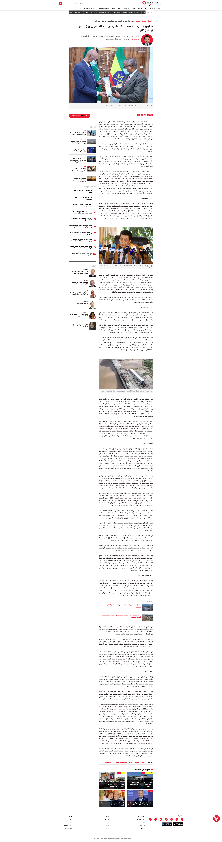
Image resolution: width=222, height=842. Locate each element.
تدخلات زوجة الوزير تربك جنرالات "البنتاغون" (82, 205)
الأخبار (159, 8)
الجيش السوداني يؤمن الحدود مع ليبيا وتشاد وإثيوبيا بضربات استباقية (80, 226)
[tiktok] (155, 819)
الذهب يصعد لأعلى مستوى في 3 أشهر (82, 191)
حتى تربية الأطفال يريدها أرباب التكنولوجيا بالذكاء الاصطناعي (78, 294)
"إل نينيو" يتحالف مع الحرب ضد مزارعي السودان (80, 233)
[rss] (150, 819)
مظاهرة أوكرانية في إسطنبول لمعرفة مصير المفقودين (79, 180)
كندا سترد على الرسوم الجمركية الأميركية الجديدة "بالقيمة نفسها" (140, 804)
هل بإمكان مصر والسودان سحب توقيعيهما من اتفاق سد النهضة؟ (123, 606)
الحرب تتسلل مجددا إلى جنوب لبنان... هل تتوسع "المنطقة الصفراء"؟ (81, 247)
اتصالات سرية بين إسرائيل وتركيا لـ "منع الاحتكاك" (78, 142)
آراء (146, 8)
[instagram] (171, 819)
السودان (137, 762)
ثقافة (133, 8)
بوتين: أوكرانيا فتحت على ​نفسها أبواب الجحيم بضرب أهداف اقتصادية (81, 240)
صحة (113, 8)
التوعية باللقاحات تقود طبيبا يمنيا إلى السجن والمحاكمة (112, 804)
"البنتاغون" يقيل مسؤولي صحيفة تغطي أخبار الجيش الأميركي (82, 212)
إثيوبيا (130, 762)
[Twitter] (177, 819)
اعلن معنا (143, 828)
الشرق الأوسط (82, 139)
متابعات (138, 21)
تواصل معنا (142, 825)
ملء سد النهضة (109, 762)
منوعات (126, 8)
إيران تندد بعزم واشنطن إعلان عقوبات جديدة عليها (118, 12)
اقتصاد (140, 8)
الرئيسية (150, 21)
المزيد (79, 8)
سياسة (152, 8)
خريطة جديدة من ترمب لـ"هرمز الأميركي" (79, 151)
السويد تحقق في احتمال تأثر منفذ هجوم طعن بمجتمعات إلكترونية (86, 12)
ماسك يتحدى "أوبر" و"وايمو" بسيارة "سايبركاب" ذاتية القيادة (77, 170)
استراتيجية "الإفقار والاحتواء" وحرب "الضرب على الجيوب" (79, 272)
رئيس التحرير (142, 822)
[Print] (138, 115)
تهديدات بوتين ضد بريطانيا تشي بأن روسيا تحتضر (80, 283)
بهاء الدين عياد (134, 39)
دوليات (84, 130)
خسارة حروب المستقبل (81, 303)
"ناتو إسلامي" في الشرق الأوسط (80, 326)
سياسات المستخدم (140, 816)
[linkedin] (161, 819)
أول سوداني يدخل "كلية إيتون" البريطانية (82, 198)
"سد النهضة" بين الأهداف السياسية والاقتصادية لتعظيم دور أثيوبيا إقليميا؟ (121, 616)
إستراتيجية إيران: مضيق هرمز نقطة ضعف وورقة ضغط (79, 315)
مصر (143, 762)
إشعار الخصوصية (141, 819)
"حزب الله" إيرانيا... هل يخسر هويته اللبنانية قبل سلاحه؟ (81, 219)
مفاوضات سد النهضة (121, 762)
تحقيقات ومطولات (104, 8)
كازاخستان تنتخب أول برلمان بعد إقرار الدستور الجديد (77, 133)
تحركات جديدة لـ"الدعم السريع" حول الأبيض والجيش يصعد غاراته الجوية (141, 784)
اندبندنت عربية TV (89, 8)
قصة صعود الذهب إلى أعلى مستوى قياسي (81, 254)
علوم (85, 166)
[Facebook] (182, 819)
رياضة (119, 8)
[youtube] (166, 819)
